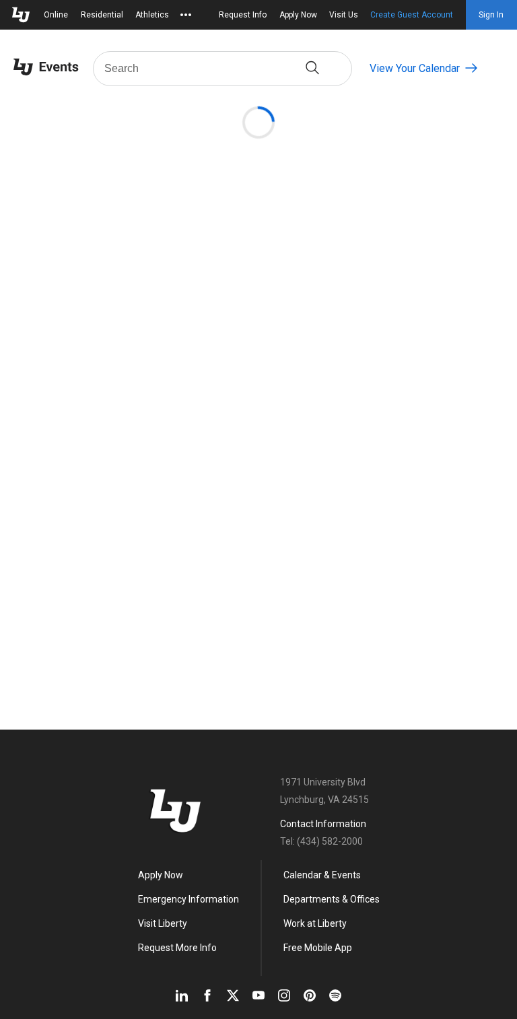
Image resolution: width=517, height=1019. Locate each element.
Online (56, 15)
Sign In (491, 15)
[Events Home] (46, 68)
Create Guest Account (411, 15)
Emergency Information (188, 899)
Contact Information (323, 823)
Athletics (152, 15)
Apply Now (298, 15)
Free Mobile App (317, 947)
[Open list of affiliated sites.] (186, 15)
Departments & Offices (331, 899)
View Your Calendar (415, 68)
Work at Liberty (315, 923)
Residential (102, 15)
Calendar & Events (322, 875)
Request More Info (177, 947)
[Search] (312, 68)
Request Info (243, 15)
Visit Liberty (162, 923)
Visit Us (343, 15)
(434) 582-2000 (330, 841)
